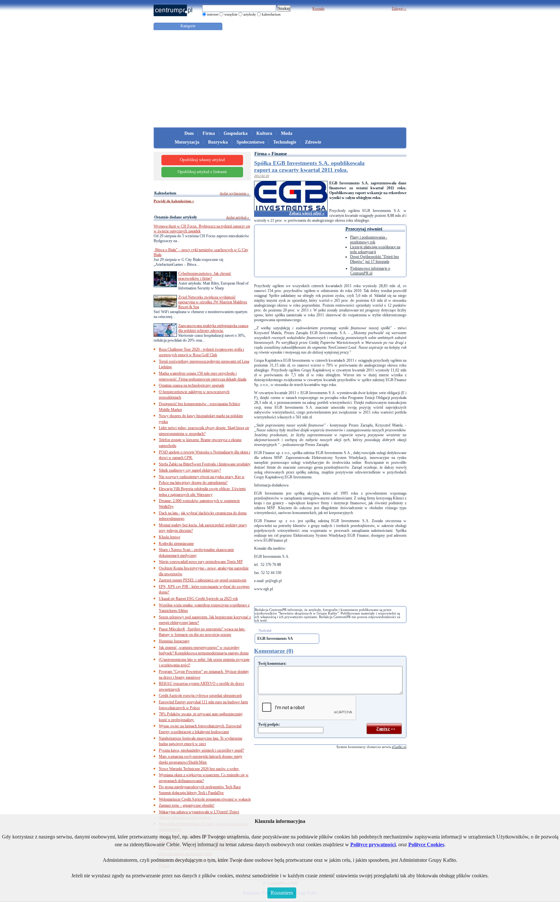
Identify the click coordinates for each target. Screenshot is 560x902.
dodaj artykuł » (237, 217)
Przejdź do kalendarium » (174, 201)
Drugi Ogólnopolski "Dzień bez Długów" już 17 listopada (374, 259)
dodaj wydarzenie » (234, 193)
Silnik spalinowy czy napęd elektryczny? (190, 470)
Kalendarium (165, 193)
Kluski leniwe (169, 537)
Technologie (284, 142)
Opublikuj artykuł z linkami (202, 172)
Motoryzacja (187, 142)
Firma (209, 133)
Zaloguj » (399, 8)
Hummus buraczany (174, 641)
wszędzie (231, 14)
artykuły (249, 14)
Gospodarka (236, 133)
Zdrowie (313, 142)
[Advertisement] (280, 78)
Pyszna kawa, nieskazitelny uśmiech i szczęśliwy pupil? (201, 750)
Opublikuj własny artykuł (202, 160)
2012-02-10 (261, 176)
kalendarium (271, 14)
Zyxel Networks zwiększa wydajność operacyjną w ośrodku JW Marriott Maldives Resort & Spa (212, 302)
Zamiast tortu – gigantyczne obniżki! (187, 805)
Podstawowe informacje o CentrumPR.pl (370, 270)
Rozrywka (218, 142)
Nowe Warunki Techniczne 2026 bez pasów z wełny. (199, 769)
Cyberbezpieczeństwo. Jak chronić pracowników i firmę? (204, 276)
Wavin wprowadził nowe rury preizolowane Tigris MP (201, 561)
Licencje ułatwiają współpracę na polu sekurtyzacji (375, 249)
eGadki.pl (399, 747)
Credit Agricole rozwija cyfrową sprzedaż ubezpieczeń (200, 695)
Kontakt (318, 8)
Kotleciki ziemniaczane (176, 543)
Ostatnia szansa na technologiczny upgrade (191, 385)
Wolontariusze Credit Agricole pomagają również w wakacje (205, 799)
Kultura (264, 133)
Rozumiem (282, 893)
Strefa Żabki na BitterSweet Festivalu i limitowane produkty (205, 464)
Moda (286, 133)
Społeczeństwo (250, 142)
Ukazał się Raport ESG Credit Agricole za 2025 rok (198, 598)
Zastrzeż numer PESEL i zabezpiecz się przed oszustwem (202, 580)
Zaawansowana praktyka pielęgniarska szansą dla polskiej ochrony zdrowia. (213, 328)
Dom (189, 133)
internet (212, 14)
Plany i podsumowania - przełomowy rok (368, 239)
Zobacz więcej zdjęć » (306, 213)
